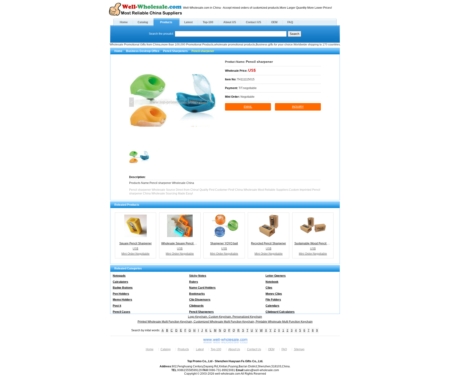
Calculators (120, 281)
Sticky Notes (197, 275)
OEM (274, 22)
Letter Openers (276, 275)
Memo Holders (122, 299)
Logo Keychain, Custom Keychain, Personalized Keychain (225, 316)
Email (248, 106)
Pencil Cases (121, 311)
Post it (117, 305)
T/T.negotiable (248, 88)
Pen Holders (121, 293)
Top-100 (208, 22)
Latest (188, 22)
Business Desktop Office (142, 51)
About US (229, 22)
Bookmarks (197, 293)
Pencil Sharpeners (175, 51)
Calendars (272, 305)
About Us (234, 349)
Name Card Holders (202, 287)
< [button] (131, 102)
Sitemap (299, 349)
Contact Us (254, 349)
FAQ (290, 22)
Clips (269, 287)
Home (124, 22)
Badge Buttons (123, 287)
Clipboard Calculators (280, 311)
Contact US (253, 22)
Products (166, 22)
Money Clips (274, 293)
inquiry (298, 106)
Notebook (272, 281)
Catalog (143, 22)
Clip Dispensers (199, 299)
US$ (252, 70)
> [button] (213, 102)
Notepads (119, 275)
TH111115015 (246, 79)
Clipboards (196, 305)
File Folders (273, 299)
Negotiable (247, 96)
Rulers (193, 281)
